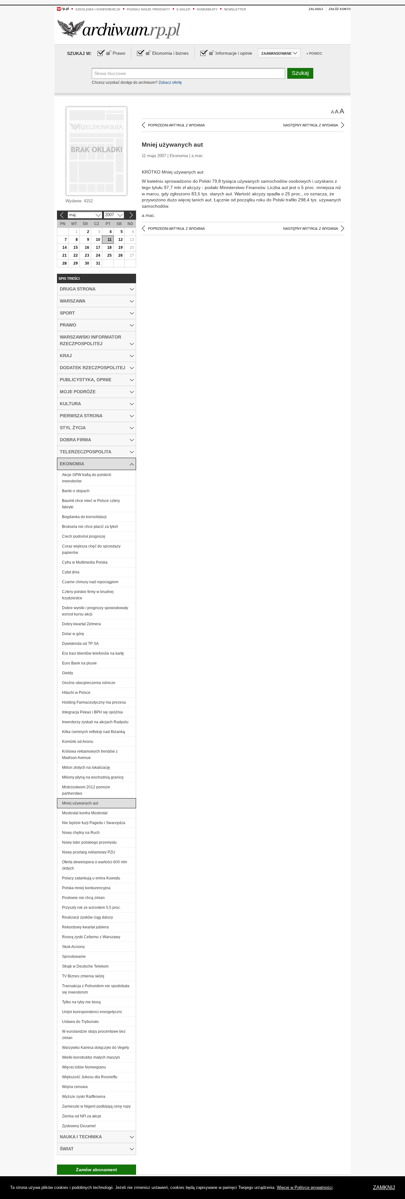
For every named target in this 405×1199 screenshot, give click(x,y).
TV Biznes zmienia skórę (83, 976)
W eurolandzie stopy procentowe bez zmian (94, 1034)
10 (98, 239)
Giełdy (67, 673)
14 (64, 247)
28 (64, 263)
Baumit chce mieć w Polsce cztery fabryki (91, 504)
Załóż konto (340, 9)
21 (64, 255)
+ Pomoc (314, 53)
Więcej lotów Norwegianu (84, 1067)
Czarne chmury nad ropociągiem (90, 582)
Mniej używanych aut (80, 803)
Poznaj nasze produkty (148, 9)
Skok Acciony (73, 947)
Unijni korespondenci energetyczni (92, 1012)
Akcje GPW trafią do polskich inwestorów (86, 478)
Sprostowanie (74, 956)
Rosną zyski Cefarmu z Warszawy (91, 937)
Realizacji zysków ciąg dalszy (87, 917)
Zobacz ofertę (170, 82)
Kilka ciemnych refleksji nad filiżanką (93, 732)
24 (98, 255)
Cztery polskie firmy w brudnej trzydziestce (88, 595)
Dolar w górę (73, 634)
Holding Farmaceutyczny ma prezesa (94, 702)
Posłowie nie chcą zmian (83, 898)
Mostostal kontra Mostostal (85, 813)
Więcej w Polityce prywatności (305, 1187)
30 (87, 263)
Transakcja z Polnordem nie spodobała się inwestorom (95, 989)
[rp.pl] (63, 8)
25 (109, 255)
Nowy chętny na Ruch (81, 832)
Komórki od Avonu (77, 741)
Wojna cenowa (75, 1087)
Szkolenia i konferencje (98, 9)
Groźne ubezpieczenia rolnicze (88, 683)
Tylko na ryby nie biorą (81, 1002)
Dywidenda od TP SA (80, 643)
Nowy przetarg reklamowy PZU (88, 852)
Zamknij (384, 1187)
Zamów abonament (96, 1169)
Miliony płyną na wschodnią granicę (93, 777)
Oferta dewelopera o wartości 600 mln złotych (94, 865)
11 (110, 239)
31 (98, 263)
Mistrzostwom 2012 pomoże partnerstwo (86, 790)
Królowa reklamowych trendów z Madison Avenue (90, 754)
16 (87, 247)
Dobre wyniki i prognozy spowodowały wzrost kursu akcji (95, 611)
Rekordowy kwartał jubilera (85, 927)
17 (98, 247)
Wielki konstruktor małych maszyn (91, 1057)
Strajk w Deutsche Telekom (85, 966)
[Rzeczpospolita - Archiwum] (119, 29)
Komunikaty (207, 9)
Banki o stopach (76, 491)
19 (120, 247)
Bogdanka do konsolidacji (84, 517)
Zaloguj (316, 9)
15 (75, 247)
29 (75, 263)
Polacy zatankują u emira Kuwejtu (91, 878)
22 (75, 255)
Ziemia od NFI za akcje (81, 1116)
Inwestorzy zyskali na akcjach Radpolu (95, 722)
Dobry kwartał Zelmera (81, 624)
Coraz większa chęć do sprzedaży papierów (91, 549)
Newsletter (235, 9)
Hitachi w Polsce (76, 692)
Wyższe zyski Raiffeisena (83, 1096)
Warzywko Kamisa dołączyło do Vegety (95, 1047)
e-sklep (183, 9)
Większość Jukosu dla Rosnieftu (89, 1077)
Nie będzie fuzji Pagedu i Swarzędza (93, 823)
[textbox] (188, 73)
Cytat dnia (70, 572)
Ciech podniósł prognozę (83, 536)
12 (120, 239)
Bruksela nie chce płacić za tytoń (90, 526)
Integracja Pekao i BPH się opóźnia (92, 712)
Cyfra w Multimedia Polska (85, 562)
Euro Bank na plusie (79, 663)
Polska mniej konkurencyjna (86, 888)
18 (109, 247)
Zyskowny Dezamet (79, 1126)
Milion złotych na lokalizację (86, 767)
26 (120, 255)
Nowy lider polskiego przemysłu (89, 842)
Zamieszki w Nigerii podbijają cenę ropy (96, 1106)
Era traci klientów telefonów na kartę (93, 653)
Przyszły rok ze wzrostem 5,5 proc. (91, 907)
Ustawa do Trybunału (80, 1021)
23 (87, 255)
